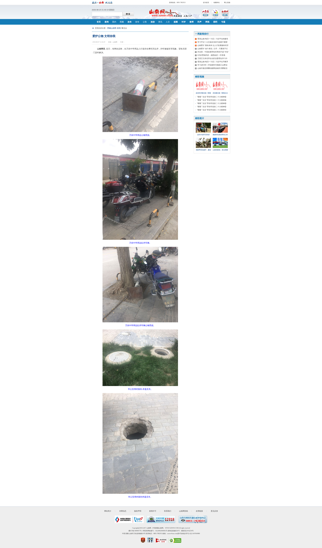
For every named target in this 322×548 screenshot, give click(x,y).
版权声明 (137, 511)
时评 (184, 22)
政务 (130, 22)
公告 (145, 22)
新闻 (107, 22)
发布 (137, 22)
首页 (99, 22)
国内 (114, 22)
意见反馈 (214, 511)
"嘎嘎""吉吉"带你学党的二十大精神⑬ (211, 103)
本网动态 (122, 511)
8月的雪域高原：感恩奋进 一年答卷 (211, 55)
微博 (192, 22)
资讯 (160, 22)
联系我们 (167, 511)
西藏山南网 (111, 28)
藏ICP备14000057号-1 (136, 531)
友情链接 (199, 511)
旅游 (153, 22)
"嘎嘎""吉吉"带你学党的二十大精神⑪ (211, 110)
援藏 (176, 22)
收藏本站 (217, 2)
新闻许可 (152, 511)
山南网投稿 (183, 511)
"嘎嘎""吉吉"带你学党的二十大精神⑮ (211, 97)
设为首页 (206, 2)
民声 (199, 22)
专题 (223, 22)
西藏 (122, 22)
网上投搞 (227, 2)
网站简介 (107, 511)
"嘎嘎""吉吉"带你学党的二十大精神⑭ (211, 100)
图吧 (215, 22)
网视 (207, 22)
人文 (168, 22)
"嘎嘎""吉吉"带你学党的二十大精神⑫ (211, 107)
